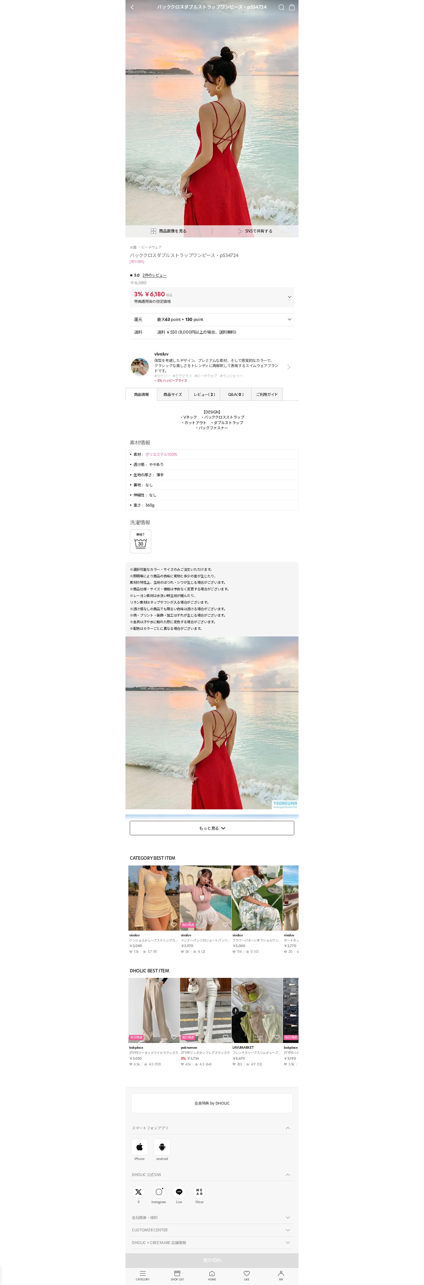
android (162, 1158)
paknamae (189, 1048)
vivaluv (134, 935)
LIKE (246, 1279)
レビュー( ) (204, 394)
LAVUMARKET (243, 1048)
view (287, 367)
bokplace (136, 1048)
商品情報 (141, 394)
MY (281, 1279)
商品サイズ (173, 394)
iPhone (139, 1158)
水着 (133, 247)
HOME (212, 1279)
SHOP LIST (177, 1279)
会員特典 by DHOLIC (211, 1103)
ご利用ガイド (267, 394)
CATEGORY (142, 1279)
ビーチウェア (151, 247)
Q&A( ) (235, 394)
